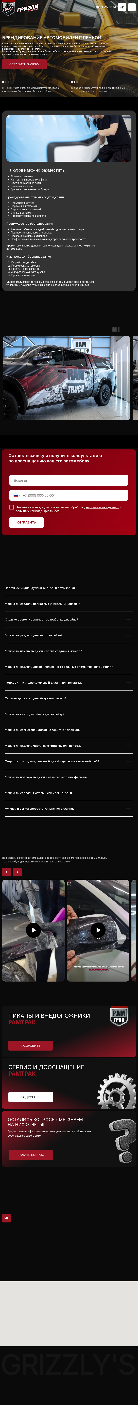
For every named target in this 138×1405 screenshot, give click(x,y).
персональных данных (102, 507)
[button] (24, 64)
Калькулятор (98, 1202)
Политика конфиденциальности (19, 1397)
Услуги (93, 1192)
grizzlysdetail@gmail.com (39, 1203)
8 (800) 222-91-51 (105, 7)
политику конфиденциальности (38, 511)
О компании (97, 1197)
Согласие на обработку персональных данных (27, 1393)
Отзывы (94, 1213)
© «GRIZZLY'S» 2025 (13, 1388)
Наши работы (98, 1207)
